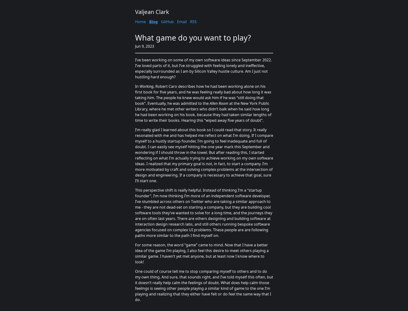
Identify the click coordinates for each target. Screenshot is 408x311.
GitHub (167, 21)
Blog (153, 21)
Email (182, 21)
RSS (193, 21)
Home (140, 21)
